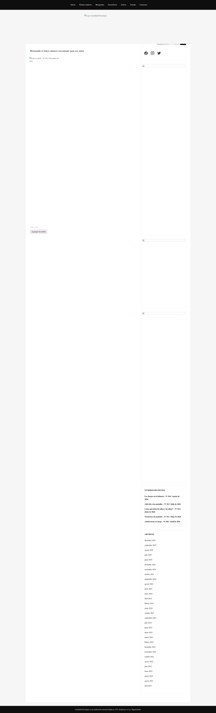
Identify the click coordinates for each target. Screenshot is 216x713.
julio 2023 (148, 622)
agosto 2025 (149, 550)
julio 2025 (148, 555)
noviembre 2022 (150, 652)
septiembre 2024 (150, 579)
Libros (123, 4)
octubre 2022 (149, 656)
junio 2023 (148, 627)
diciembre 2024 (150, 564)
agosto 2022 (149, 661)
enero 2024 (149, 608)
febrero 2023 (149, 642)
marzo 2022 (149, 676)
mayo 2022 (148, 671)
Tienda (133, 4)
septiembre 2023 (150, 618)
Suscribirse (112, 4)
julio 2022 (148, 666)
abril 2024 (148, 598)
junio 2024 (148, 589)
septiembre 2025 (150, 545)
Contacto (143, 4)
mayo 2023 (148, 632)
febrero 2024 (149, 603)
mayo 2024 (148, 593)
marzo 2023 (149, 637)
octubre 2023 (149, 613)
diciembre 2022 (150, 647)
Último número (85, 4)
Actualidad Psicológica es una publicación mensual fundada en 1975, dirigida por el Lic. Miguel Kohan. (108, 709)
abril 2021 (148, 685)
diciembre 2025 (150, 540)
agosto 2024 (149, 584)
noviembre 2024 (150, 569)
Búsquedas (100, 4)
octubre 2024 (149, 574)
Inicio (73, 4)
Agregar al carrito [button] (39, 231)
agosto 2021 (149, 681)
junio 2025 (148, 559)
